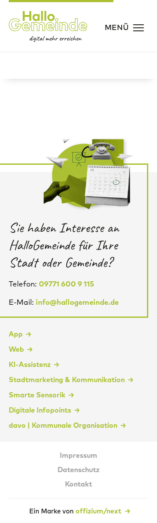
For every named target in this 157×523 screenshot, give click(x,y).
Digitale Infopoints (40, 410)
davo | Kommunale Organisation (63, 425)
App (16, 334)
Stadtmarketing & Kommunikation (67, 379)
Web (16, 349)
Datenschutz (78, 469)
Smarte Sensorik (37, 395)
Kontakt (78, 484)
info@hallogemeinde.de (77, 302)
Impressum (78, 455)
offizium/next (99, 511)
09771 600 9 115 (66, 284)
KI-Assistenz (30, 364)
